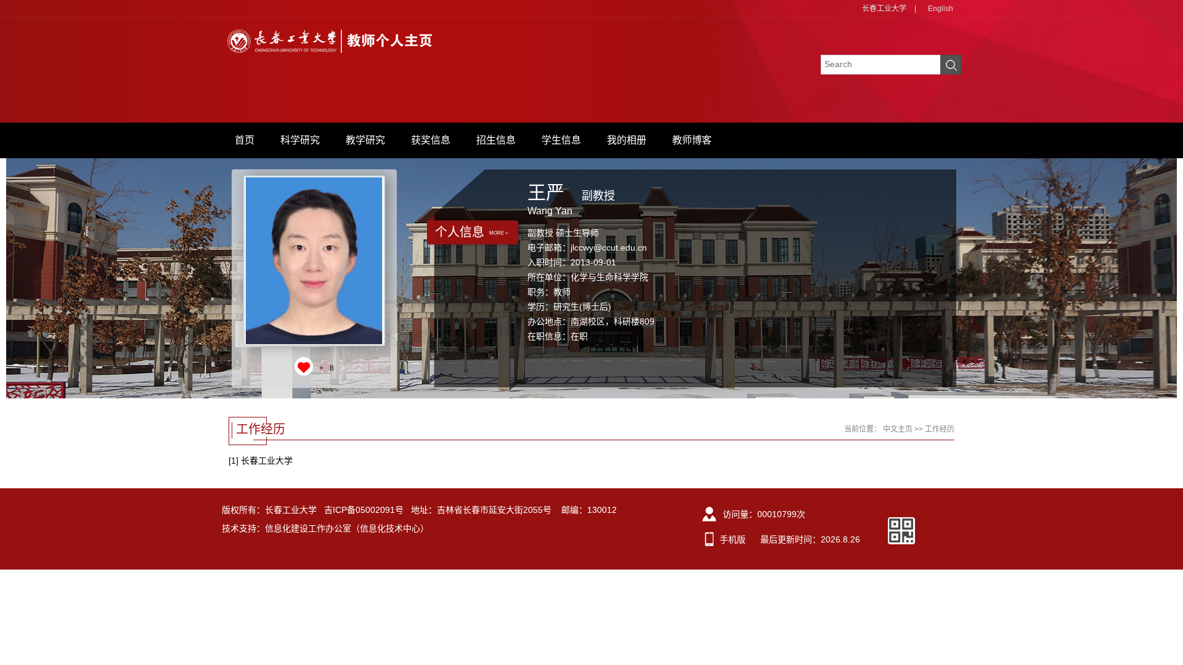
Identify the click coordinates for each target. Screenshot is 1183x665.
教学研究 (365, 140)
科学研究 (300, 140)
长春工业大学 (884, 8)
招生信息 (496, 140)
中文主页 (898, 429)
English (940, 8)
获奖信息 (430, 140)
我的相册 (626, 140)
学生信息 (561, 140)
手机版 (733, 539)
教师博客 (692, 140)
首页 (244, 140)
